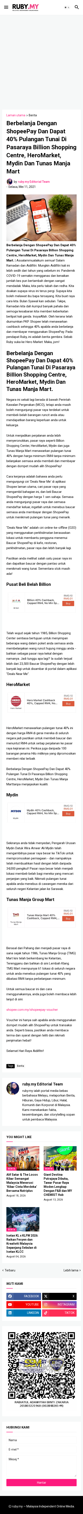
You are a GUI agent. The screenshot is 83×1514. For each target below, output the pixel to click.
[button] (6, 7)
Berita (33, 115)
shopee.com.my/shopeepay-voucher (32, 1010)
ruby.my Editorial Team (42, 1084)
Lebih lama (71, 1270)
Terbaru (10, 1270)
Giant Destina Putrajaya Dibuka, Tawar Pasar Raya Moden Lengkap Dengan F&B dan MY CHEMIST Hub (58, 1184)
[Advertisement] (41, 61)
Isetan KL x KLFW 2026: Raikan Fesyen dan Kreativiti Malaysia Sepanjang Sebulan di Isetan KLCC (22, 1243)
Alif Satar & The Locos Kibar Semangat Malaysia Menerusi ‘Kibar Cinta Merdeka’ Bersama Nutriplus (22, 1182)
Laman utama (15, 115)
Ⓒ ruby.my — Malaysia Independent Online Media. (42, 1506)
